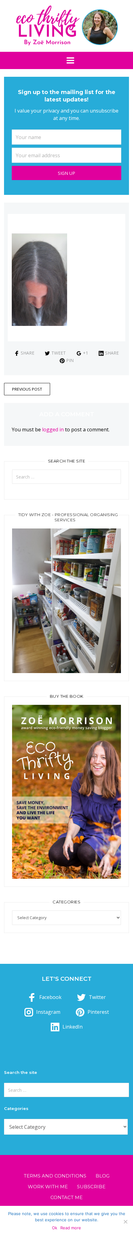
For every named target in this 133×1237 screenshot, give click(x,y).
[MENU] (66, 60)
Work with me (48, 1187)
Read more (70, 1227)
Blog (102, 1176)
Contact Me (66, 1197)
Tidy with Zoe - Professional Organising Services (68, 517)
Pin (70, 360)
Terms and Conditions (55, 1176)
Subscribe (91, 1187)
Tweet (58, 353)
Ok (54, 1227)
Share (27, 353)
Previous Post (27, 389)
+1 (85, 353)
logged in (53, 429)
